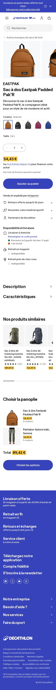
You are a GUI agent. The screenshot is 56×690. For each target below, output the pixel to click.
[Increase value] (22, 148)
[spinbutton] (14, 148)
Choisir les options (28, 465)
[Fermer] (50, 6)
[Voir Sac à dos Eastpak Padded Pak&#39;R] (12, 417)
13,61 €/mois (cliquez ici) (19, 164)
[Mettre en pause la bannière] (45, 6)
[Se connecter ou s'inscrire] (41, 18)
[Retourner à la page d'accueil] (24, 18)
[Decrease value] (7, 148)
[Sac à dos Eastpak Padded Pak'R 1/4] (21, 60)
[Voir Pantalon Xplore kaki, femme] (12, 436)
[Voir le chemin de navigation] (4, 37)
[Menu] (7, 18)
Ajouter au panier (28, 183)
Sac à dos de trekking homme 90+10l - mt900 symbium (13, 355)
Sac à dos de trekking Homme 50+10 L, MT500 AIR (35, 355)
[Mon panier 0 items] (49, 18)
